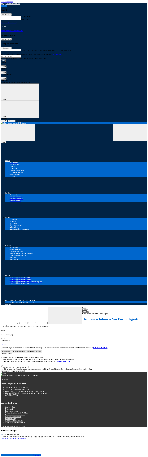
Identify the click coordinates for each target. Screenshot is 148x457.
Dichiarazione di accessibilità (15, 415)
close (3, 142)
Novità (84, 310)
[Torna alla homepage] (74, 123)
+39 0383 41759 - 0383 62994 (18, 389)
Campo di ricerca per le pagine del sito (14, 323)
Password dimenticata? (8, 23)
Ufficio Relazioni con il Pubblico (16, 413)
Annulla (4, 121)
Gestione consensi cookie (14, 421)
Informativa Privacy (12, 411)
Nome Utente (26, 17)
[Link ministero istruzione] (10, 4)
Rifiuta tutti (18, 351)
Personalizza (6, 351)
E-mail (23, 50)
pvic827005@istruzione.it (27, 391)
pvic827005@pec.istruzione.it (28, 393)
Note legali (9, 409)
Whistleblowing (10, 419)
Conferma (12, 121)
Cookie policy (10, 407)
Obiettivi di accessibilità (13, 417)
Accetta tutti (34, 351)
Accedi (4, 6)
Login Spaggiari (56, 54)
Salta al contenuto (7, 2)
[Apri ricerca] (130, 132)
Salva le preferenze (18, 371)
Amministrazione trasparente (15, 423)
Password (24, 19)
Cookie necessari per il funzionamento (14, 367)
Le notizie (85, 312)
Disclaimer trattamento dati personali (13, 438)
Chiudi (4, 66)
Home (84, 308)
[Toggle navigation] (18, 132)
